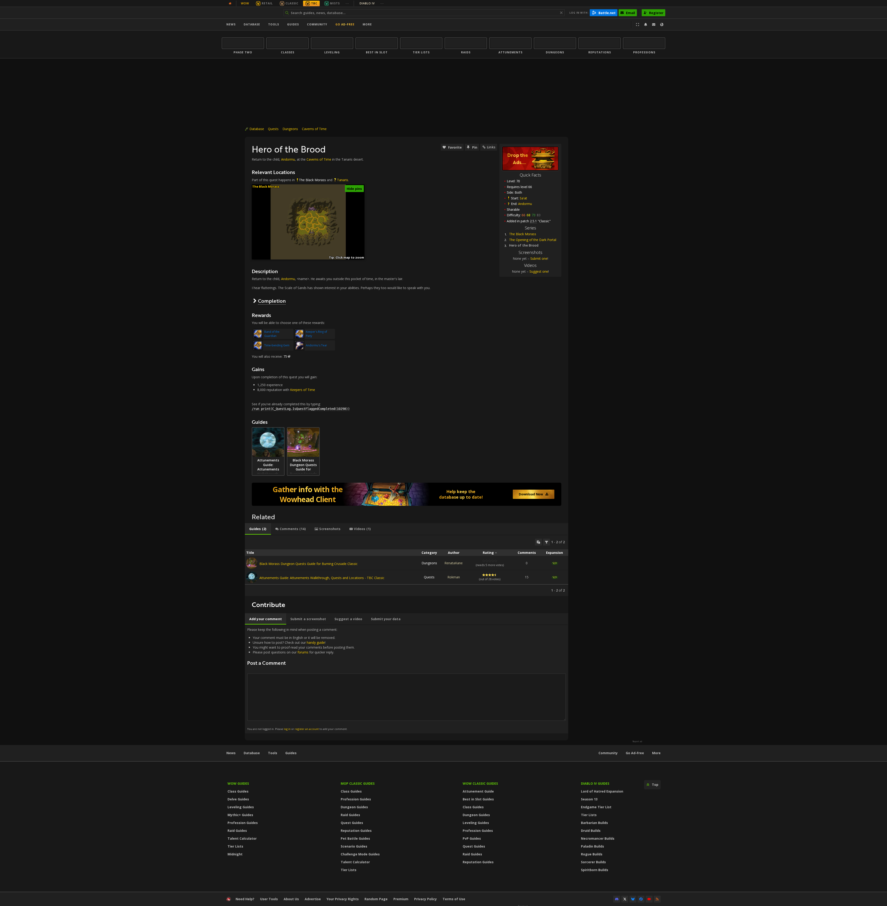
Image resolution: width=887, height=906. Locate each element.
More (656, 753)
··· (347, 3)
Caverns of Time (314, 129)
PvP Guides (472, 838)
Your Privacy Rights (343, 899)
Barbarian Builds (594, 823)
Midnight (235, 854)
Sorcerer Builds (593, 862)
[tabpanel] (406, 565)
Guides (293, 24)
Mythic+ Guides (240, 815)
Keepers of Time (302, 389)
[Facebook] (641, 899)
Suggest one (538, 271)
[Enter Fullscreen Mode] (637, 24)
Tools (272, 753)
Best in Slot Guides (478, 799)
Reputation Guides (356, 830)
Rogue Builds (591, 854)
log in (287, 729)
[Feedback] (653, 24)
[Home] (250, 12)
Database (252, 24)
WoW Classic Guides (480, 783)
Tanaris (342, 180)
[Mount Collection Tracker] (406, 494)
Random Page (376, 899)
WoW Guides (238, 783)
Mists (335, 3)
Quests (273, 129)
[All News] (230, 3)
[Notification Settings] (645, 24)
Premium (400, 899)
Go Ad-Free (345, 24)
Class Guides (238, 791)
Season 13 (589, 799)
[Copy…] (538, 542)
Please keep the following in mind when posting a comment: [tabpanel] (301, 679)
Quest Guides (352, 823)
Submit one (538, 258)
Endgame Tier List (596, 807)
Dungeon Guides (354, 807)
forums (303, 652)
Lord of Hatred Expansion (602, 791)
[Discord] (616, 899)
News (231, 24)
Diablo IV (371, 3)
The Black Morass (522, 234)
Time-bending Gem (276, 345)
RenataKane (453, 563)
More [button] (367, 24)
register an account (307, 729)
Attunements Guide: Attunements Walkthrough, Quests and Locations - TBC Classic (321, 578)
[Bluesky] (632, 899)
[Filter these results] (546, 542)
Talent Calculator (242, 838)
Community (317, 24)
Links (491, 147)
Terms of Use (454, 899)
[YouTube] (649, 899)
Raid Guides (237, 830)
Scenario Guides (354, 846)
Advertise (313, 899)
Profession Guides (243, 823)
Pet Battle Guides (355, 838)
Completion (272, 300)
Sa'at (523, 198)
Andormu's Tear (316, 345)
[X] (624, 899)
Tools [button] (273, 24)
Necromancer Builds (597, 838)
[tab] (258, 529)
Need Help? (245, 899)
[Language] (661, 24)
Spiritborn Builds (594, 870)
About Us (291, 899)
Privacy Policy (425, 899)
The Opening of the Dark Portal (532, 240)
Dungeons (290, 129)
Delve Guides (238, 799)
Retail (267, 3)
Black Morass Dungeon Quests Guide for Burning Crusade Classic (308, 563)
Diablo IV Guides (595, 783)
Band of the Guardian (271, 334)
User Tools (269, 899)
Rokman (453, 577)
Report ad (637, 741)
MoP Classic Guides (358, 783)
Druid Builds (591, 830)
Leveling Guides (241, 807)
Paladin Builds (592, 846)
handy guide (316, 642)
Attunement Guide (478, 791)
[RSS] (657, 899)
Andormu (525, 203)
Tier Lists (235, 846)
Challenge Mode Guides (360, 854)
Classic (292, 3)
